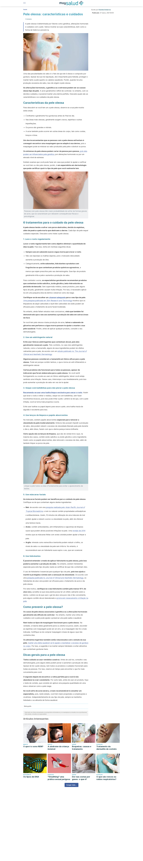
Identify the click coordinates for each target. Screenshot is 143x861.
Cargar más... (71, 785)
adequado (57, 297)
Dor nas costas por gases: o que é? (81, 778)
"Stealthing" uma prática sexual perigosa (59, 778)
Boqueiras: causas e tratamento (81, 747)
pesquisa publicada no (55, 578)
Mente (25, 744)
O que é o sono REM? (33, 746)
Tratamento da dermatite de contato (106, 747)
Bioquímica (27, 774)
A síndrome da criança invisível (58, 747)
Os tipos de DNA (31, 777)
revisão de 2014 (79, 531)
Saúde (25, 9)
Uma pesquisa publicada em (47, 301)
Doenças (99, 744)
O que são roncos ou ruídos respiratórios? (106, 778)
